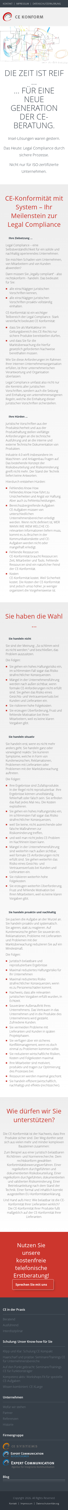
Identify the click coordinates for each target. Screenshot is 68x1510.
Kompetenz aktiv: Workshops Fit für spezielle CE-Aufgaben (33, 1379)
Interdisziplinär (13, 1331)
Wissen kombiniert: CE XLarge (23, 1387)
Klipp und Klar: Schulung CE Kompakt (28, 1351)
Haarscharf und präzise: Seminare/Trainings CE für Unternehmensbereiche (34, 1359)
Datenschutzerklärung (47, 4)
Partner (8, 1413)
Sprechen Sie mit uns (31, 1284)
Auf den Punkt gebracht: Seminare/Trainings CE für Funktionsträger (32, 1369)
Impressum (22, 4)
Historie (8, 1424)
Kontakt (7, 4)
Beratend (9, 1319)
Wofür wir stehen (14, 1407)
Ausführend (11, 1325)
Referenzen (10, 1419)
